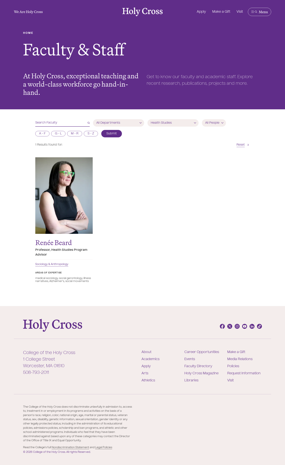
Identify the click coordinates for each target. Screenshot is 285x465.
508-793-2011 (36, 373)
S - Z (91, 133)
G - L (58, 133)
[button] (259, 12)
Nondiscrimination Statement (70, 447)
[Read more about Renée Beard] (64, 195)
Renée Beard (53, 242)
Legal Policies (103, 447)
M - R (74, 133)
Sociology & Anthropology (51, 264)
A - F (42, 133)
